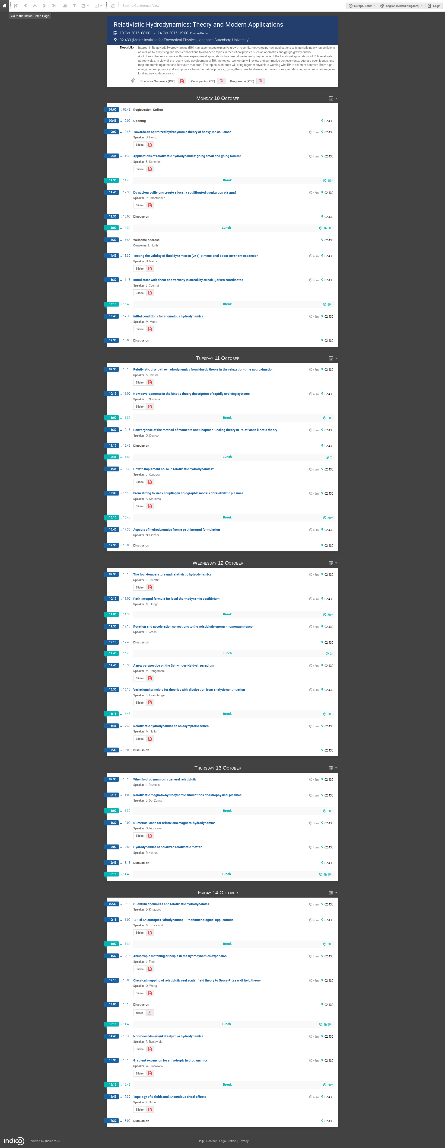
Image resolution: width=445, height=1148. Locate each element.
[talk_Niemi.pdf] (150, 268)
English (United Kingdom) (402, 6)
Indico (49, 1141)
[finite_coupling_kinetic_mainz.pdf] (150, 506)
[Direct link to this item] (246, 98)
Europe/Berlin (363, 6)
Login (436, 6)
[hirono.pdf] (150, 1109)
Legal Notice (227, 1141)
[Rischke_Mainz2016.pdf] (150, 1012)
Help (201, 1141)
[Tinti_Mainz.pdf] (150, 969)
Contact (211, 1141)
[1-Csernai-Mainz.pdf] (150, 292)
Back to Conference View (140, 5)
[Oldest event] (16, 6)
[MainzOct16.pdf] (150, 205)
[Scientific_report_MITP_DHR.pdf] (182, 81)
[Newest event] (53, 6)
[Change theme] (98, 6)
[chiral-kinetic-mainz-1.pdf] (150, 993)
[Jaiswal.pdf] (150, 382)
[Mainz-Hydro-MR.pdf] (150, 678)
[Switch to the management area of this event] (112, 6)
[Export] (85, 6)
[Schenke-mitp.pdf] (150, 169)
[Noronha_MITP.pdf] (150, 406)
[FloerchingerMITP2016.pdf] (150, 702)
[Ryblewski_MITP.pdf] (150, 1049)
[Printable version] (65, 6)
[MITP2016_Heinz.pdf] (150, 144)
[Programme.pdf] (260, 81)
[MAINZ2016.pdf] (150, 835)
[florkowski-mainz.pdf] (150, 1073)
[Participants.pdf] (221, 81)
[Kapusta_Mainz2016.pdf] (150, 482)
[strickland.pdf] (150, 932)
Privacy (243, 1141)
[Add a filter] (74, 6)
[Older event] (25, 6)
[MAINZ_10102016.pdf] (150, 329)
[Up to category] (35, 6)
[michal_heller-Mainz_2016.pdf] (150, 738)
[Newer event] (44, 6)
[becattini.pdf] (150, 587)
